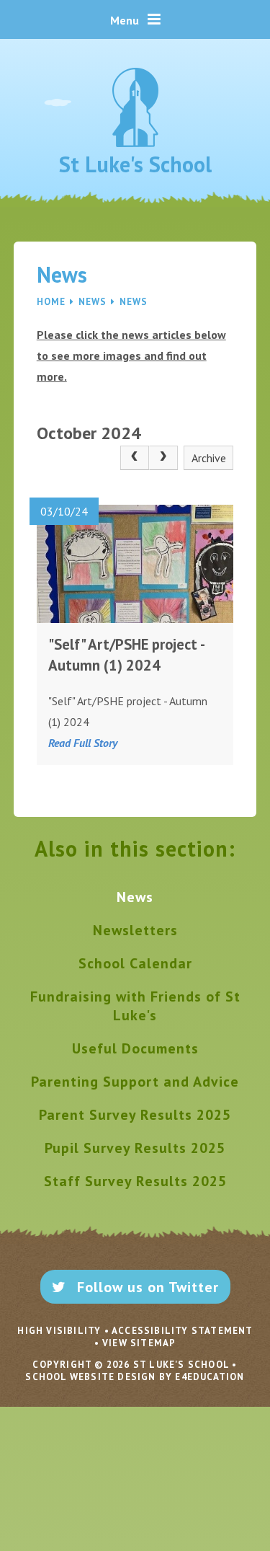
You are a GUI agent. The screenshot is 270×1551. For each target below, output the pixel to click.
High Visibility (59, 1331)
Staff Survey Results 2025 (135, 1181)
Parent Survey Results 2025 (135, 1114)
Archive (209, 458)
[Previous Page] (134, 458)
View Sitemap (139, 1343)
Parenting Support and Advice (135, 1081)
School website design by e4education (134, 1377)
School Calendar (135, 963)
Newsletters (135, 930)
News (92, 302)
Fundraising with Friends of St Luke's (135, 1006)
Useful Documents (135, 1048)
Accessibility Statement (182, 1331)
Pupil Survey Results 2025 (135, 1148)
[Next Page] (163, 458)
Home (51, 302)
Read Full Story (82, 742)
